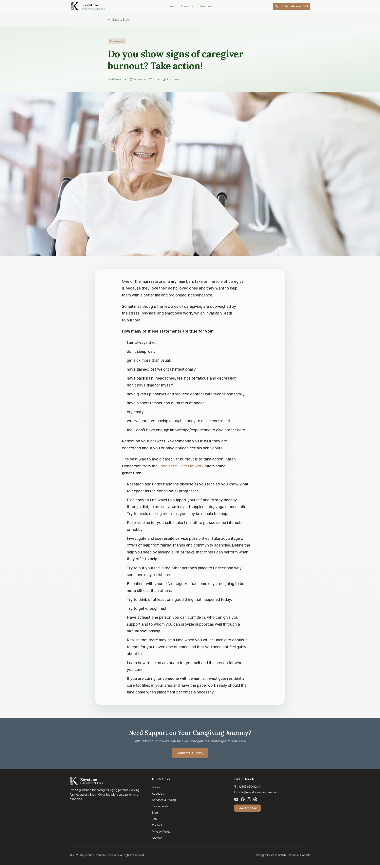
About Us (187, 6)
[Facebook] (243, 799)
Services (205, 6)
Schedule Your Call (295, 6)
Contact (157, 825)
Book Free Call (247, 808)
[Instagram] (249, 799)
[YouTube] (236, 799)
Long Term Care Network (181, 466)
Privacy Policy (161, 831)
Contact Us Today (190, 753)
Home (170, 6)
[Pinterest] (255, 799)
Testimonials (160, 806)
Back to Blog (120, 19)
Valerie (117, 79)
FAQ (154, 819)
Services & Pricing (164, 800)
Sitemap (157, 838)
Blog (155, 812)
